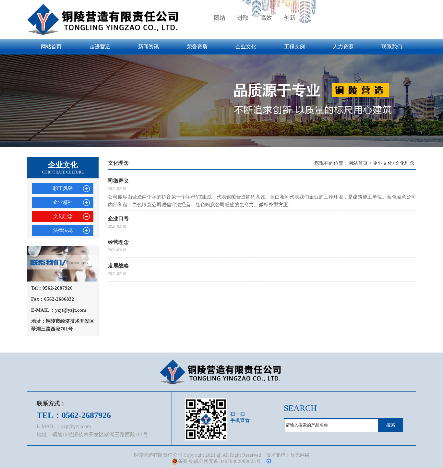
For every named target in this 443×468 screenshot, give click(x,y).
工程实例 (294, 46)
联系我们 (391, 46)
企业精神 (63, 202)
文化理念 (63, 216)
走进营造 (100, 46)
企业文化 (245, 46)
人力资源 (343, 46)
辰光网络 (300, 455)
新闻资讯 (148, 46)
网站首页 (51, 46)
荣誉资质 (197, 46)
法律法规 (63, 230)
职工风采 (63, 188)
